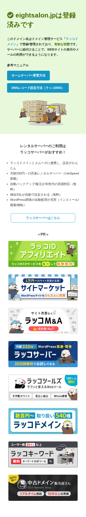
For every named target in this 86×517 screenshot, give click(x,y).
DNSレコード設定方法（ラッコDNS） (37, 88)
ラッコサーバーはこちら (43, 218)
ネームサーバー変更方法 (28, 75)
